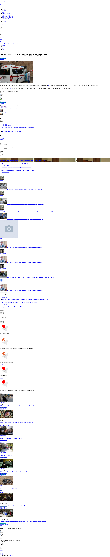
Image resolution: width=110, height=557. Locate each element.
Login (3, 8)
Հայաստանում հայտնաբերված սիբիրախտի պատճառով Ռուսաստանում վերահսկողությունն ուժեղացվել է (23, 521)
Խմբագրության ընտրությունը (7, 20)
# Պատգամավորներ (4, 508)
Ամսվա (1, 139)
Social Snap (5, 556)
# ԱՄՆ (1, 441)
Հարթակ (3, 2)
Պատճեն (11, 555)
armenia (1, 281)
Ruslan (1, 485)
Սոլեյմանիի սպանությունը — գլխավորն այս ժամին (11, 438)
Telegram (1, 106)
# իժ (1, 491)
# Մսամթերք (2, 525)
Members (3, 9)
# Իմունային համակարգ (4, 425)
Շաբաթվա (2, 138)
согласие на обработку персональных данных (15, 537)
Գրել (1, 39)
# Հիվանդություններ (4, 524)
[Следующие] (2, 393)
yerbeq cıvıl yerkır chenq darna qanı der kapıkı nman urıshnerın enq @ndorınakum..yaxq (12, 196)
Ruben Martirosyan (3, 253)
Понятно (1, 336)
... (0, 4)
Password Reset (4, 10)
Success (3, 12)
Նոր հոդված (4, 21)
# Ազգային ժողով (3, 507)
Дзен (4, 106)
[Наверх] (1, 538)
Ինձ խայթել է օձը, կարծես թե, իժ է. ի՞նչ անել (9, 488)
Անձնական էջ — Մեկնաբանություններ (9, 15)
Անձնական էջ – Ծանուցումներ (7, 17)
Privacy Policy (4, 11)
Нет (2, 313)
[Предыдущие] (1, 393)
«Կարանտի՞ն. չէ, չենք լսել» (6, 455)
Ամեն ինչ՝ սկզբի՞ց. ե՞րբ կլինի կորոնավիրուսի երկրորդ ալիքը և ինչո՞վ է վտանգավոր (18, 405)
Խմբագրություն (3, 402)
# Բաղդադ (2, 442)
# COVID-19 (2, 59)
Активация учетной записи (6, 13)
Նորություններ (3, 58)
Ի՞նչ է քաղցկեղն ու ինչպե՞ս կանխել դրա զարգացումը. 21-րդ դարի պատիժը (16, 422)
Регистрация (4, 14)
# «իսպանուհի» (3, 408)
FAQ (1, 490)
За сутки (1, 137)
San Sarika (1, 180)
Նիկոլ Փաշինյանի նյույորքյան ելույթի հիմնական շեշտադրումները (14, 471)
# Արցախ (2, 475)
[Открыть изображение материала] (16, 83)
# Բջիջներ (2, 424)
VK (5, 106)
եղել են (49, 85)
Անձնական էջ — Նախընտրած (7, 16)
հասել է (10, 88)
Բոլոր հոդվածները (5, 18)
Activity (3, 7)
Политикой (33, 537)
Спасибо (1, 364)
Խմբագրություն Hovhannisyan (5, 51)
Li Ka (1, 238)
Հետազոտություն (3, 407)
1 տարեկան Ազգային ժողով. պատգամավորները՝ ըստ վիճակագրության (16, 505)
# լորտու (1, 492)
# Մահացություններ (4, 60)
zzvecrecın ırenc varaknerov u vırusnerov (6, 181)
